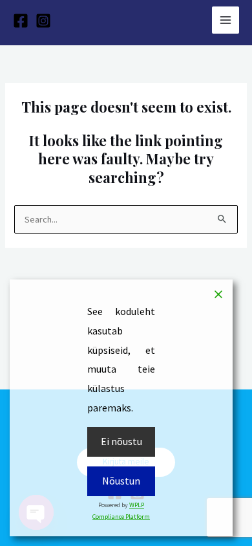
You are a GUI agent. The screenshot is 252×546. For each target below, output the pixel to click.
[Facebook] (20, 20)
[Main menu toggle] (225, 20)
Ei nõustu (121, 441)
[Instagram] (43, 20)
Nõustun (121, 480)
